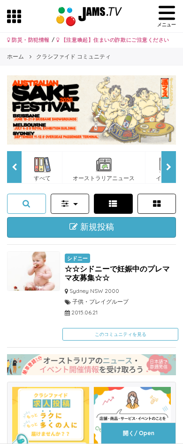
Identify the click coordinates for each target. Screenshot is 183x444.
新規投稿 (96, 227)
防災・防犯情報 (30, 39)
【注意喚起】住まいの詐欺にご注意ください (114, 39)
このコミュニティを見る (120, 334)
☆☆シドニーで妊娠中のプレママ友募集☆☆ (117, 273)
